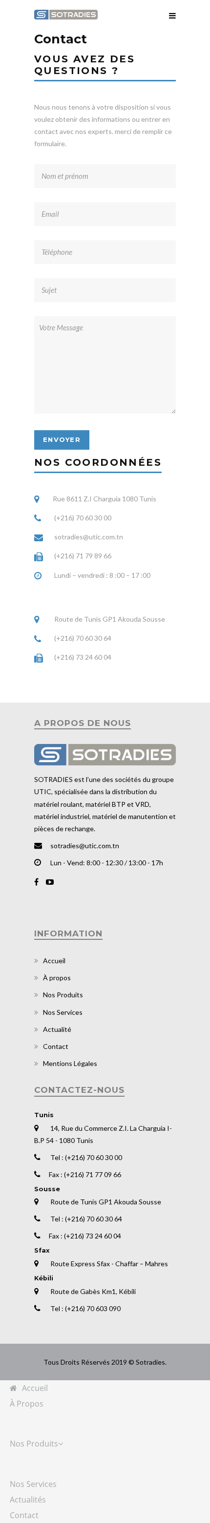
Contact (55, 1046)
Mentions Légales (70, 1063)
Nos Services (63, 1012)
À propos (57, 977)
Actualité (57, 1029)
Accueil (54, 960)
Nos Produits (63, 994)
